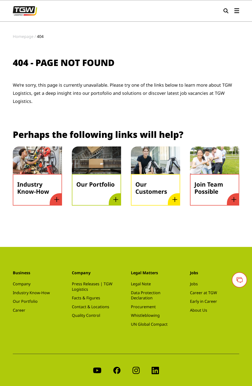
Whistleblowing (145, 315)
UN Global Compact (149, 324)
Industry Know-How (31, 292)
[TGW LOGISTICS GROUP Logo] (25, 10)
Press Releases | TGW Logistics (92, 286)
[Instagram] (136, 370)
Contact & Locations (90, 306)
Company (22, 284)
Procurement (143, 306)
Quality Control (86, 315)
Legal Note (141, 284)
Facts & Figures (86, 298)
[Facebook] (117, 370)
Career (19, 310)
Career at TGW (203, 292)
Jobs (194, 284)
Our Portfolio (25, 301)
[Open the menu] (236, 11)
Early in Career (203, 301)
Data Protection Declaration (145, 295)
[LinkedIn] (155, 370)
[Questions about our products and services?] (239, 280)
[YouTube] (97, 370)
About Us (198, 310)
